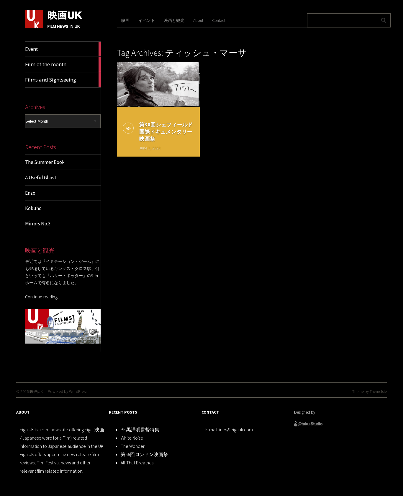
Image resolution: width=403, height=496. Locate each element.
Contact (218, 20)
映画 (125, 20)
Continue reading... (42, 297)
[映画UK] (54, 27)
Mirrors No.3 (37, 223)
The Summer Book (45, 162)
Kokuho (33, 208)
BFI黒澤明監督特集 (140, 429)
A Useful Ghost (40, 177)
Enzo (30, 193)
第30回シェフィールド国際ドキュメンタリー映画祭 (166, 131)
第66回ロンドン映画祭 (144, 454)
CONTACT (210, 412)
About (198, 20)
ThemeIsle (378, 391)
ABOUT (23, 412)
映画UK (36, 391)
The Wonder (133, 446)
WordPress (78, 391)
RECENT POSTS (123, 412)
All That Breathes (137, 463)
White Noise (132, 438)
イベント (146, 20)
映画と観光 (174, 20)
